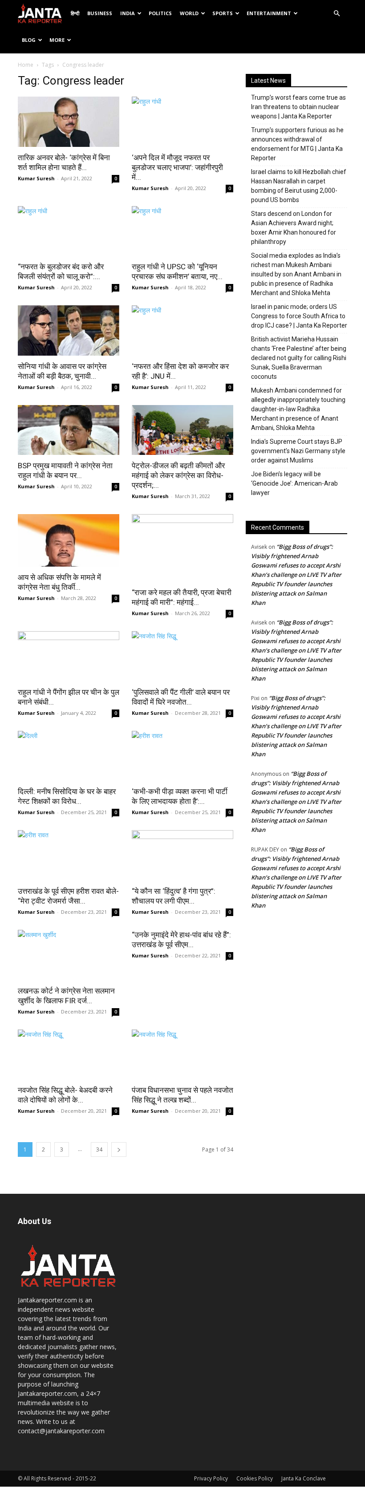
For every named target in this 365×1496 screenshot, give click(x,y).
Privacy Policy (211, 1478)
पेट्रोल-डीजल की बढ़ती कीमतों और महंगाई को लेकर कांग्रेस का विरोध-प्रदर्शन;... (178, 475)
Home (25, 65)
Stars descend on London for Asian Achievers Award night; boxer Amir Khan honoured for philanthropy (293, 227)
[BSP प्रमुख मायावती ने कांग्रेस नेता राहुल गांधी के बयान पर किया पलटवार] (68, 430)
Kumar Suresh (36, 178)
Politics (160, 13)
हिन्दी (75, 13)
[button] (336, 13)
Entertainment (269, 13)
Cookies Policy (254, 1478)
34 (99, 1149)
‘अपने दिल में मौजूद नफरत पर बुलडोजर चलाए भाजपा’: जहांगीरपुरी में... (177, 167)
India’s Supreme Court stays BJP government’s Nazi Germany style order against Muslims (298, 451)
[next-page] (118, 1149)
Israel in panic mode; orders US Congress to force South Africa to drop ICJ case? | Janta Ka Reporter (299, 316)
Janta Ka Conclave (303, 1478)
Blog (29, 39)
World (189, 13)
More (57, 39)
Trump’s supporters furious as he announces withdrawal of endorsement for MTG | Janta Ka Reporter (297, 144)
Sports (222, 13)
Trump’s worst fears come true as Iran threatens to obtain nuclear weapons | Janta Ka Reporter (298, 107)
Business (99, 13)
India (127, 13)
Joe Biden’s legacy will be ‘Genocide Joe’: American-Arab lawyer (294, 483)
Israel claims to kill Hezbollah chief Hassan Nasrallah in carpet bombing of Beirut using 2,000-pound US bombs (298, 185)
